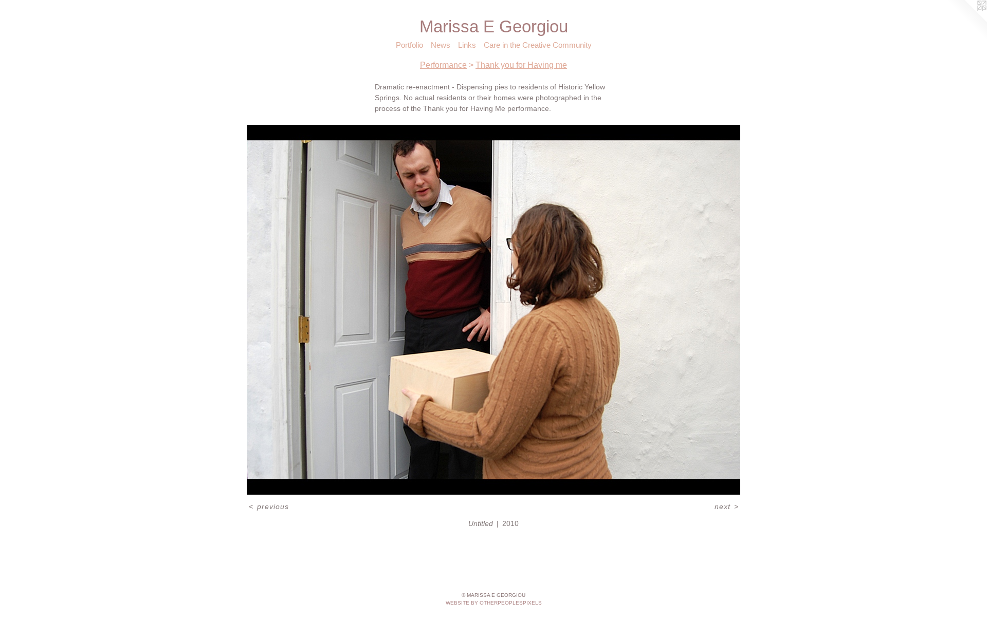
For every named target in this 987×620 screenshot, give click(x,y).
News (440, 45)
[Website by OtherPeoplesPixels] (966, 20)
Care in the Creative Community (538, 45)
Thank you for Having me (521, 65)
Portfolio (409, 45)
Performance (443, 65)
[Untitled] (493, 310)
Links (467, 45)
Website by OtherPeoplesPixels (494, 603)
